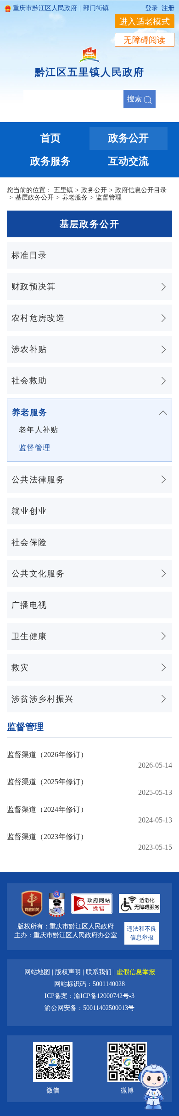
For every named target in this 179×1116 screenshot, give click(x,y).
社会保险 (29, 542)
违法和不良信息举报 (142, 933)
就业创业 (29, 511)
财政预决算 (33, 286)
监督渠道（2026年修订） (47, 754)
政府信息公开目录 (141, 190)
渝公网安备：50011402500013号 (89, 1007)
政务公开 (94, 190)
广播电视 (29, 605)
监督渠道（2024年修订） (47, 809)
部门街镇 (96, 8)
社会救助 (29, 380)
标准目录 (29, 255)
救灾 (20, 667)
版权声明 (69, 972)
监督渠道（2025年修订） (47, 782)
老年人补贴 (39, 430)
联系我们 (99, 972)
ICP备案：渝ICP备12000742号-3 (89, 996)
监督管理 (109, 197)
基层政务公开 (34, 197)
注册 (168, 8)
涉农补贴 (29, 349)
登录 (151, 8)
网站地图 (38, 972)
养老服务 (75, 197)
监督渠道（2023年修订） (47, 836)
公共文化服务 (38, 573)
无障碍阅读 (144, 40)
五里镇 (63, 190)
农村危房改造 (38, 318)
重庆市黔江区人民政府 (45, 8)
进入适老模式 (144, 21)
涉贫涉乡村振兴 (42, 699)
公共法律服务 (38, 479)
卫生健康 (29, 636)
